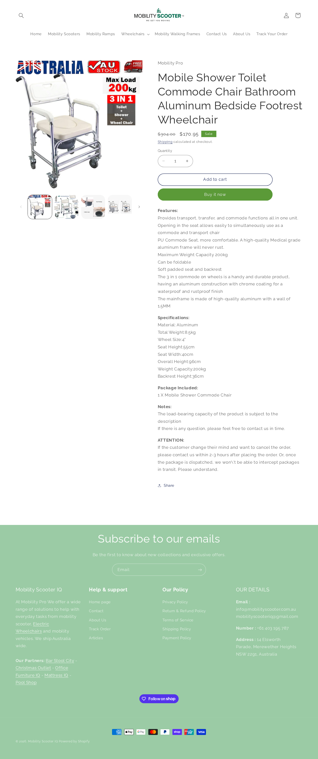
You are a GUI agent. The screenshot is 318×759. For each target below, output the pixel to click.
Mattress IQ (56, 675)
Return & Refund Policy (184, 611)
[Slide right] (139, 206)
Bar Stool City (60, 660)
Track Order (100, 629)
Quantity (165, 151)
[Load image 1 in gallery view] (40, 207)
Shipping (165, 142)
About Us (97, 620)
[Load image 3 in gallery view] (93, 207)
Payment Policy (176, 638)
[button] (21, 15)
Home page (100, 602)
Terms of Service (178, 620)
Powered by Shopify (74, 741)
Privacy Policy (175, 602)
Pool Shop (26, 682)
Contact (96, 611)
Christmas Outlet (33, 667)
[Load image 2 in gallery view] (66, 207)
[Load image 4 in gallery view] (120, 207)
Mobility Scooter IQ (43, 741)
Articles (96, 638)
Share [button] (169, 485)
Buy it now (215, 194)
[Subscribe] (200, 570)
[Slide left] (21, 206)
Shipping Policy (176, 629)
